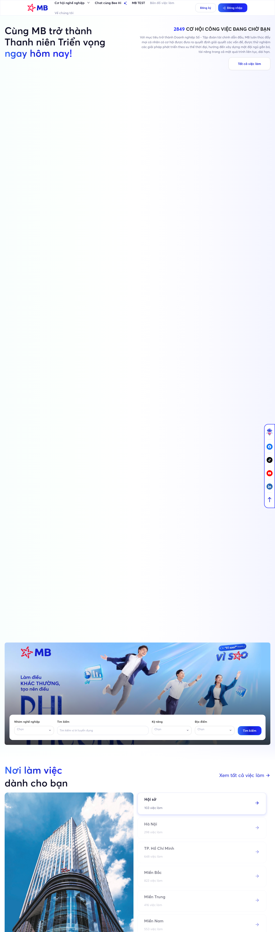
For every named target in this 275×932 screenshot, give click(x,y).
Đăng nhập (235, 8)
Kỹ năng (157, 722)
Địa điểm (201, 722)
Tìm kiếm (63, 722)
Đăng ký (205, 8)
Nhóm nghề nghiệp (27, 722)
